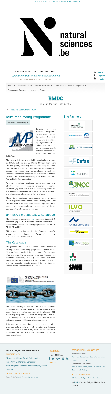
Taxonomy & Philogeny (80, 370)
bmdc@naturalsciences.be (27, 377)
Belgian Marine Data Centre (91, 378)
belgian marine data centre (70, 1)
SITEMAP (52, 362)
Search (100, 72)
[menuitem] (12, 85)
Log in (101, 79)
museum (37, 1)
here (32, 219)
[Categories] (8, 109)
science (45, 1)
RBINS (77, 382)
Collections (84, 357)
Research (75, 357)
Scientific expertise (97, 357)
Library (84, 360)
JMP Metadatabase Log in (18, 122)
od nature (54, 1)
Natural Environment (79, 367)
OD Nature (76, 378)
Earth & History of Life (96, 367)
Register (101, 76)
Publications (76, 360)
